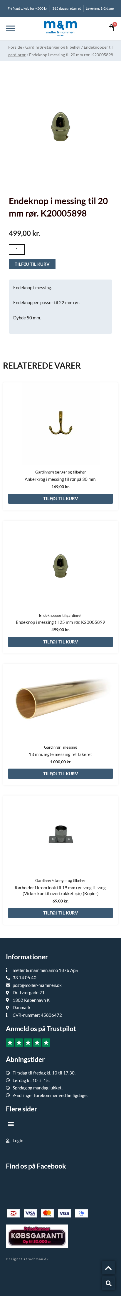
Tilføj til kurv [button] (60, 498)
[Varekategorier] (10, 28)
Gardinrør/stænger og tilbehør (52, 47)
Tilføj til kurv (32, 264)
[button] (11, 1123)
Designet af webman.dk (27, 1259)
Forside (15, 47)
